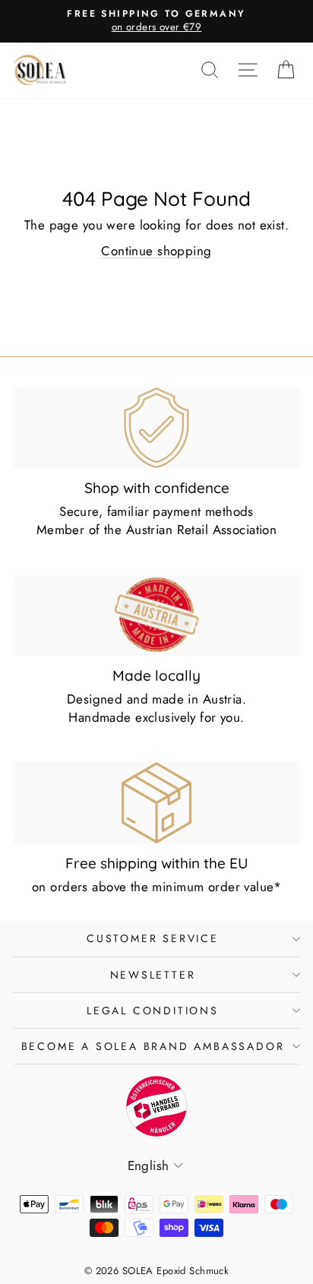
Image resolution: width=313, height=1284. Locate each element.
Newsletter (153, 974)
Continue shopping (156, 251)
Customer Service (153, 938)
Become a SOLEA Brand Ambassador (153, 1046)
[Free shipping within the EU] (156, 802)
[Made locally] (156, 615)
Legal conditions (153, 1010)
